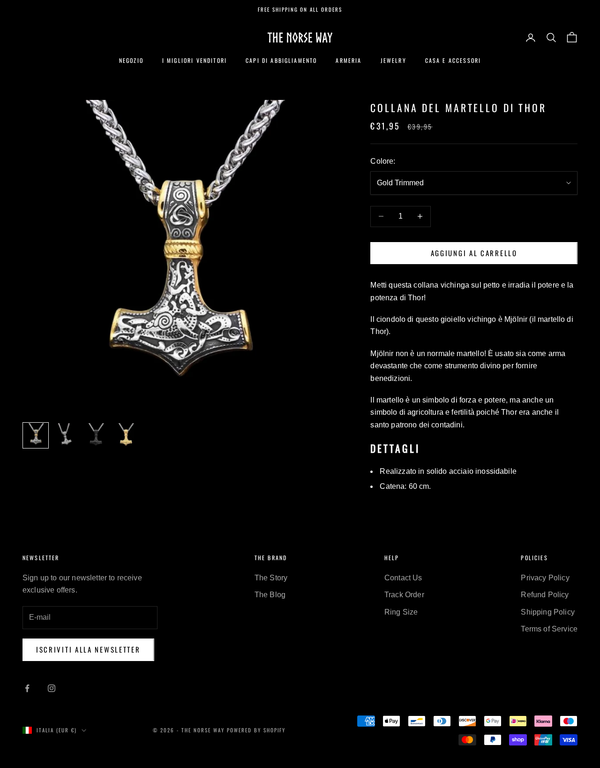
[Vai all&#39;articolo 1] (35, 435)
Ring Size (401, 612)
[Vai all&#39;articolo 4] (125, 435)
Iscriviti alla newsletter (88, 649)
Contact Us (403, 578)
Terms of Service (549, 629)
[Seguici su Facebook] (27, 688)
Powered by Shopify (256, 730)
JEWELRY (393, 60)
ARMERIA (348, 60)
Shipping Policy (547, 612)
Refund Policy (545, 595)
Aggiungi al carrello (474, 253)
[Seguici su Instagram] (51, 688)
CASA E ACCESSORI (453, 60)
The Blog (270, 595)
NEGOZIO (131, 60)
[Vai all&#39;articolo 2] (65, 435)
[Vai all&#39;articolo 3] (95, 435)
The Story (271, 578)
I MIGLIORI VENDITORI (194, 60)
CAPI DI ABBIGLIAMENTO (281, 60)
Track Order (404, 595)
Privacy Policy (545, 578)
